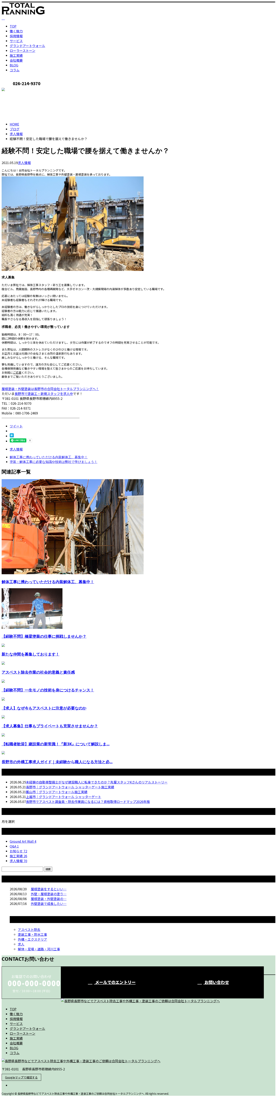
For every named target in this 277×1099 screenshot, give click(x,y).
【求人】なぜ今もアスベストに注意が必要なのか (44, 707)
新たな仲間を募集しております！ (30, 654)
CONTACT (16, 90)
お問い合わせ (216, 982)
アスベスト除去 (29, 929)
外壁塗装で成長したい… (49, 903)
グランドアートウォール (27, 45)
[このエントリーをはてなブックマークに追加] (12, 436)
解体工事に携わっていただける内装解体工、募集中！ (48, 581)
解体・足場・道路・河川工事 (39, 949)
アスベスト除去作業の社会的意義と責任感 (38, 672)
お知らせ (18, 851)
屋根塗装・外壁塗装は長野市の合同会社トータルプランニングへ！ (50, 388)
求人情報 (24, 162)
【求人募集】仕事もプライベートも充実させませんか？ (50, 725)
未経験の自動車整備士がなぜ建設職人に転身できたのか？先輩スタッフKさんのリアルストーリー (96, 782)
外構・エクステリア (32, 939)
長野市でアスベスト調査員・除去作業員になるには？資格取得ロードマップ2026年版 (88, 801)
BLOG (14, 65)
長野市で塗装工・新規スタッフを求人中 (44, 393)
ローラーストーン (22, 50)
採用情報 (16, 35)
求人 (21, 944)
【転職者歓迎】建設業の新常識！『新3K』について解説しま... (56, 743)
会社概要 (16, 60)
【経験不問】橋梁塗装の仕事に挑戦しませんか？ (44, 636)
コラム (14, 70)
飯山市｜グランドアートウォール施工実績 (56, 791)
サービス (16, 40)
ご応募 (17, 372)
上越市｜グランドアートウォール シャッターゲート (63, 796)
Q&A (14, 846)
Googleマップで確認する (21, 1077)
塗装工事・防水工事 (32, 934)
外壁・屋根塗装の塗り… (49, 893)
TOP (13, 26)
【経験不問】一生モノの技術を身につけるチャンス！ (48, 689)
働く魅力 (16, 31)
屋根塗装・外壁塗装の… (49, 898)
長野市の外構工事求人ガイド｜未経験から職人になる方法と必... (57, 761)
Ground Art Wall (23, 841)
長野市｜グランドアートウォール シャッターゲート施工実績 (70, 787)
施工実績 (16, 55)
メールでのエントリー (115, 982)
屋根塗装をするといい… (49, 888)
